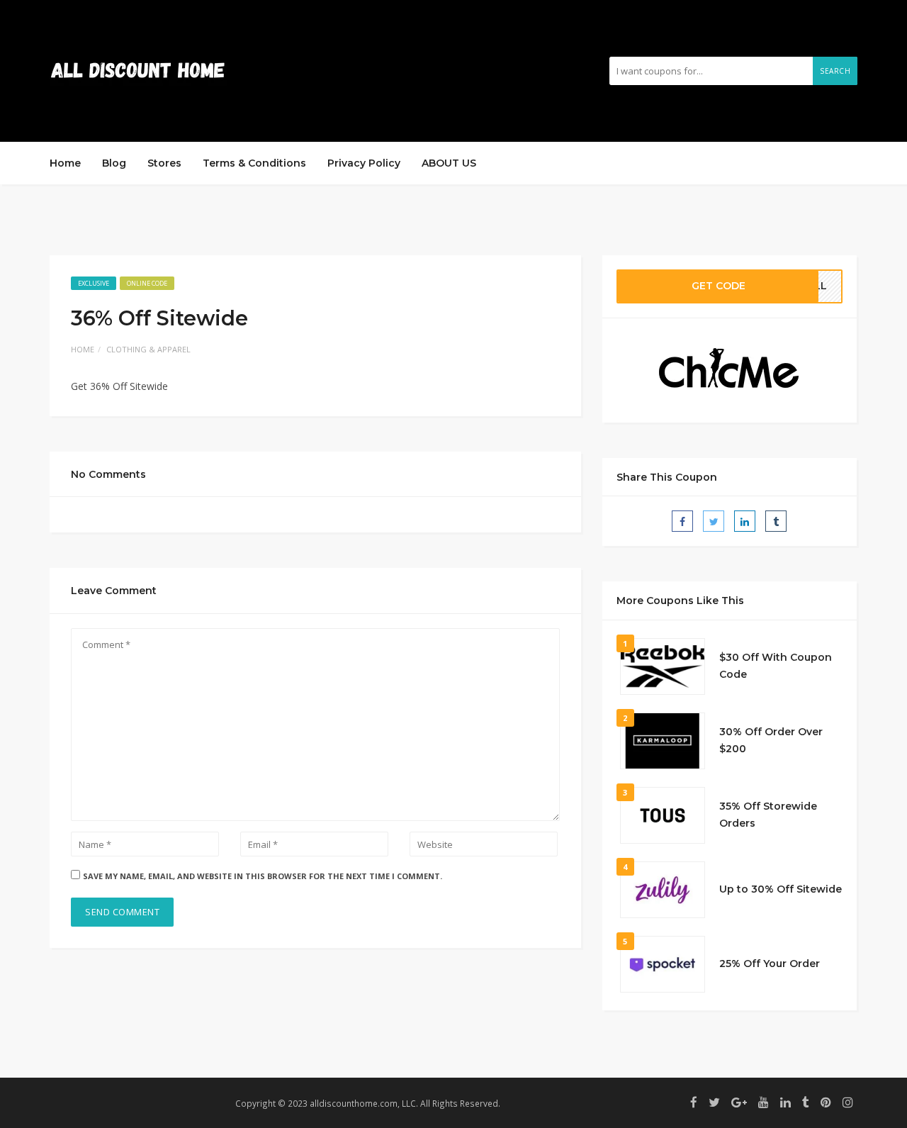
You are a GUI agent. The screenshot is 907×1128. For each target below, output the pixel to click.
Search (835, 71)
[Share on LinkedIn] (744, 521)
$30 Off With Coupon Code (775, 666)
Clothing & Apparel (148, 349)
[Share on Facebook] (682, 521)
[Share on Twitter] (713, 521)
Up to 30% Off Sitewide (780, 889)
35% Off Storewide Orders (768, 815)
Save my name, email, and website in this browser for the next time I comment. (262, 876)
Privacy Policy (363, 163)
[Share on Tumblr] (776, 521)
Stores (164, 163)
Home (65, 163)
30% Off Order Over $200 (771, 740)
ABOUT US (449, 163)
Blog (114, 163)
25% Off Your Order (769, 963)
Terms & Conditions (254, 163)
